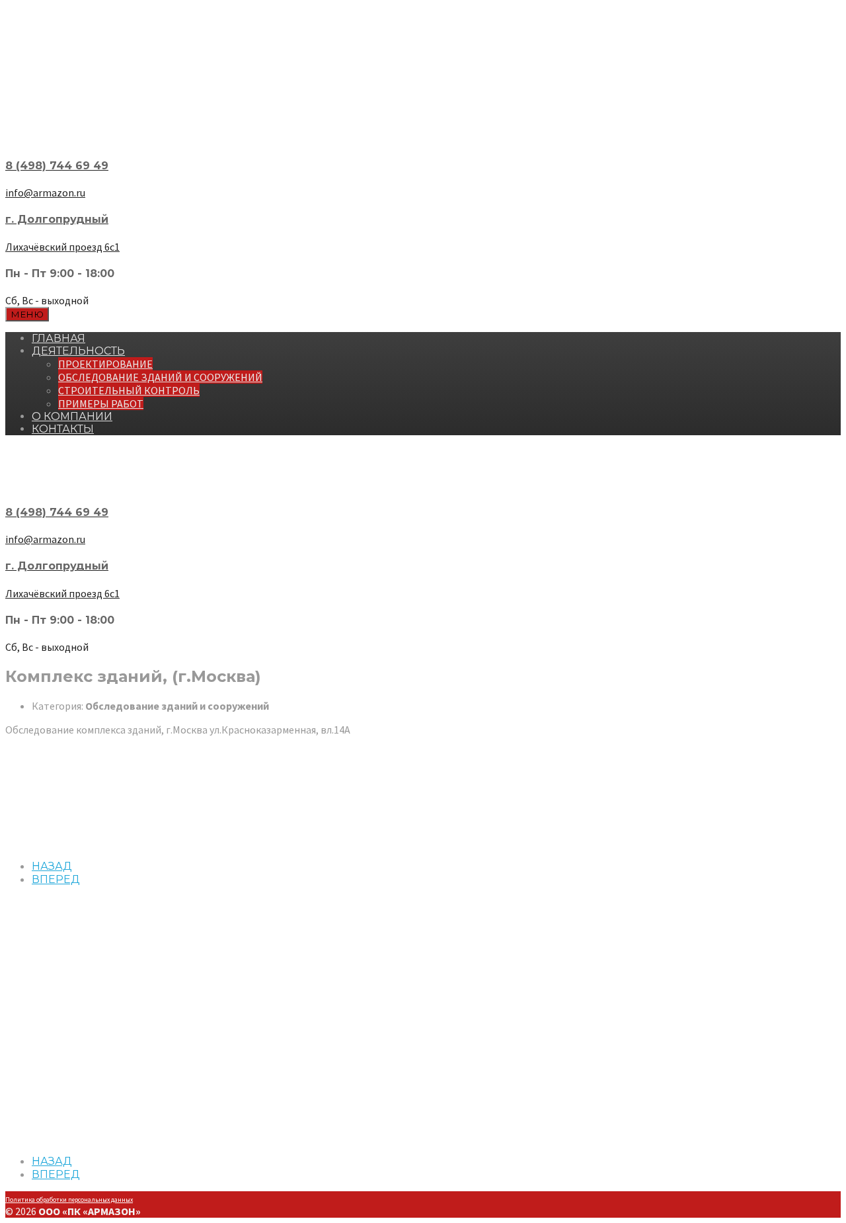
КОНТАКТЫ (63, 429)
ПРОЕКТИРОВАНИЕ (105, 363)
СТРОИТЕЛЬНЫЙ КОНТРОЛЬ (129, 390)
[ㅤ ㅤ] (423, 124)
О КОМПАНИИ (72, 416)
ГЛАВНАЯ (58, 338)
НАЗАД (52, 866)
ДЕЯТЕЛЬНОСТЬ (78, 351)
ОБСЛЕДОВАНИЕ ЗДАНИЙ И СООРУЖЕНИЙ (160, 377)
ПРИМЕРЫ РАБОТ (100, 403)
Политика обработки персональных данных (69, 1199)
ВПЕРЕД (56, 879)
